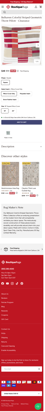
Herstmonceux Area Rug (10, 188)
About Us (4, 294)
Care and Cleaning (8, 346)
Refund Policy (24, 404)
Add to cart (21, 122)
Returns (4, 342)
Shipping (4, 338)
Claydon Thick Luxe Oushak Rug (29, 189)
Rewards (4, 311)
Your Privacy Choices (7, 406)
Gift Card (4, 319)
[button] (40, 6)
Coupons (4, 315)
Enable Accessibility (8, 350)
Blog (3, 307)
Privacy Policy (5, 404)
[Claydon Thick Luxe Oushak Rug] (31, 174)
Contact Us (5, 329)
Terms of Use (15, 404)
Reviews (4, 298)
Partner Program (7, 302)
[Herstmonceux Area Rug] (10, 174)
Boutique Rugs (10, 400)
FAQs (3, 333)
